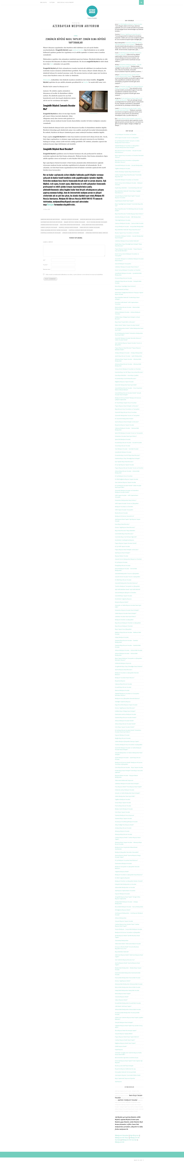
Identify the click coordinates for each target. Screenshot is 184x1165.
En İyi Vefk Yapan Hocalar (122, 546)
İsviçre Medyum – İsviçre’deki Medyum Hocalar (128, 929)
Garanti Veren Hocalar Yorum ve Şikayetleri (127, 577)
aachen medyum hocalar (127, 1100)
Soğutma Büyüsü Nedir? (122, 871)
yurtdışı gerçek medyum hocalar (81, 230)
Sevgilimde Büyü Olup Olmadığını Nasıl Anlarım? (129, 666)
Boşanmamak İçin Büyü (122, 289)
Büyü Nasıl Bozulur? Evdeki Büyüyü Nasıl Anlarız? (129, 214)
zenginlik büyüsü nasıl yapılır (97, 232)
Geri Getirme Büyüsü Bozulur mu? (125, 960)
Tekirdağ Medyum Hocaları (123, 220)
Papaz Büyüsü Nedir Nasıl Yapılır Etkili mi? (127, 1037)
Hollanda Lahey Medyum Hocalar (124, 790)
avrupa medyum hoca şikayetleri (91, 219)
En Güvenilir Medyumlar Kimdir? (124, 418)
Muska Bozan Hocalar (121, 513)
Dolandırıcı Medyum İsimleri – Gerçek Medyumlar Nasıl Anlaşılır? (129, 43)
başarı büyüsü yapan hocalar (74, 222)
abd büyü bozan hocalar (132, 1109)
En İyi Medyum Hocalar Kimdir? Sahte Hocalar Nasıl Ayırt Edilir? (128, 109)
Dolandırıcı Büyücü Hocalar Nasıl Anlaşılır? (127, 610)
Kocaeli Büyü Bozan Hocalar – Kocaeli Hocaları (128, 442)
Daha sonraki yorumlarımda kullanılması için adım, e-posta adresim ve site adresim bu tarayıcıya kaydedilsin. (74, 274)
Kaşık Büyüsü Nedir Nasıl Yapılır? (124, 201)
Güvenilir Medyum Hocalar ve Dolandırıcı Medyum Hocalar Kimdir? (127, 491)
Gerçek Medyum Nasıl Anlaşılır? (124, 1022)
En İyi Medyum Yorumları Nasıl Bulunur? (126, 860)
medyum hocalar (78, 50)
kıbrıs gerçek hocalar (49, 227)
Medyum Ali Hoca (122, 1137)
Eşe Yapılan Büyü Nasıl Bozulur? (124, 461)
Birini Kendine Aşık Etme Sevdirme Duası (126, 1057)
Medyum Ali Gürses (129, 1140)
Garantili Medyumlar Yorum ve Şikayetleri (127, 573)
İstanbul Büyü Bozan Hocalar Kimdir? (125, 717)
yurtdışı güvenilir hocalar (51, 232)
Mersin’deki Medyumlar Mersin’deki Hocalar (127, 987)
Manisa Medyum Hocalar (122, 690)
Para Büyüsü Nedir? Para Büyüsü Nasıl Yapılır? (128, 787)
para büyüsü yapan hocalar (90, 227)
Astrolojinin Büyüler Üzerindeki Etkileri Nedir (127, 1075)
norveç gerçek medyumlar (68, 227)
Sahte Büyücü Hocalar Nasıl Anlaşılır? (125, 613)
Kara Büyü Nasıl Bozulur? (122, 524)
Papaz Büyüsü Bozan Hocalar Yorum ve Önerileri (129, 468)
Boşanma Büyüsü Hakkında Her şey (125, 1069)
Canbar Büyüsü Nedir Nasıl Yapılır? (125, 1040)
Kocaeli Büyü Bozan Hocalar (123, 687)
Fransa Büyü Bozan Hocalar (123, 806)
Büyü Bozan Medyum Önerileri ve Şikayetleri (128, 623)
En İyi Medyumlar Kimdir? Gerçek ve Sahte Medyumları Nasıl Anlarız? (127, 141)
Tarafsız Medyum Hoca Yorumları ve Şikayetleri (128, 744)
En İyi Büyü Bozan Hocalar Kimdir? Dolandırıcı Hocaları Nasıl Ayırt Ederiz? (128, 731)
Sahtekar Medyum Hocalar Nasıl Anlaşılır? (127, 783)
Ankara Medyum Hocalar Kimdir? (124, 721)
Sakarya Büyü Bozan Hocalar (123, 684)
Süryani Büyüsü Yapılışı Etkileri (124, 1034)
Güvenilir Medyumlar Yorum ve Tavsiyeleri (127, 415)
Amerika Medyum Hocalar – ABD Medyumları (128, 217)
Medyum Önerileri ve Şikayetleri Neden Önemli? (129, 881)
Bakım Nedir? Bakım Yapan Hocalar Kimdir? (127, 325)
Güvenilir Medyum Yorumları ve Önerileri (127, 180)
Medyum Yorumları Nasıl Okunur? (124, 678)
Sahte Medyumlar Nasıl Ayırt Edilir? (125, 796)
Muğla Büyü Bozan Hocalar (123, 738)
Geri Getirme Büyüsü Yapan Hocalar (125, 482)
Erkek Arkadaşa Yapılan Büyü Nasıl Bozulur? (127, 172)
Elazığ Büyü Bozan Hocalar (122, 565)
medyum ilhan (135, 1091)
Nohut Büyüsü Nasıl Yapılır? (123, 993)
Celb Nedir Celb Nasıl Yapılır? (123, 1006)
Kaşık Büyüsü (119, 1049)
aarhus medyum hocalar (137, 1106)
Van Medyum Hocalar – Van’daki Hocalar (126, 449)
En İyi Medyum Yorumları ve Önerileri (125, 134)
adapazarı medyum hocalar (128, 1098)
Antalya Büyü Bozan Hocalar (123, 828)
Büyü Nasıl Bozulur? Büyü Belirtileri (125, 530)
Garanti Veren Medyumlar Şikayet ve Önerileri (128, 559)
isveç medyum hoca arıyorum (92, 224)
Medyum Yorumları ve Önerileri (124, 506)
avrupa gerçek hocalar (70, 219)
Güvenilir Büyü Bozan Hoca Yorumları (126, 412)
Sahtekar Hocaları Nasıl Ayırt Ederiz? (125, 616)
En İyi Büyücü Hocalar (121, 562)
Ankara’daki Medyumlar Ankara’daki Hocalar (128, 1009)
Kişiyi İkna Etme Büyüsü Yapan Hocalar (126, 705)
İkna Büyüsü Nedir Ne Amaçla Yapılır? (126, 1030)
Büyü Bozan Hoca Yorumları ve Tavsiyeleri (127, 409)
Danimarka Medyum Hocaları (123, 863)
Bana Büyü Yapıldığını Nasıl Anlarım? (125, 286)
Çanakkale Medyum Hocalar (123, 452)
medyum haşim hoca (124, 1106)
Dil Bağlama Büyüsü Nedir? (123, 910)
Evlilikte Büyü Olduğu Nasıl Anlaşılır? (125, 711)
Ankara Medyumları (120, 918)
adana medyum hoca (120, 1109)
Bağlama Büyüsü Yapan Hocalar (124, 382)
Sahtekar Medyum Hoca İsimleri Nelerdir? (127, 241)
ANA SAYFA (43, 2)
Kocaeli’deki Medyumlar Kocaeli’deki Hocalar (128, 1003)
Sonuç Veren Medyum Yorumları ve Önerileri (128, 369)
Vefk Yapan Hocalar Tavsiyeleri (124, 510)
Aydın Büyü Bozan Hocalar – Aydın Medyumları (128, 356)
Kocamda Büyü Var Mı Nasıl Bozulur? (125, 378)
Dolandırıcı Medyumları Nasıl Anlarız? (125, 500)
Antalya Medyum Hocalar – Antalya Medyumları (128, 353)
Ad (44, 260)
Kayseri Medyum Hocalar (122, 735)
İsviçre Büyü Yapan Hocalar (123, 802)
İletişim (50, 204)
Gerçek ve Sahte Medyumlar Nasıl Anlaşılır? (127, 793)
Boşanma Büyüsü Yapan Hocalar (124, 425)
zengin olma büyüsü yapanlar (73, 232)
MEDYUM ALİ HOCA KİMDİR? (65, 2)
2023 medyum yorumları (135, 1093)
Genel (76, 35)
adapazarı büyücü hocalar (121, 1093)
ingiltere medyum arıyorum (70, 224)
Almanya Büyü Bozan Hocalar (123, 834)
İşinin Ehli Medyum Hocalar (123, 439)
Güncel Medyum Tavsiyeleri (123, 264)
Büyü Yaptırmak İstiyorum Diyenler (125, 1078)
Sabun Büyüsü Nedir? (121, 1000)
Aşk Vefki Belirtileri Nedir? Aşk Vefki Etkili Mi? (127, 589)
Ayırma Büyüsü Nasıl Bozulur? (123, 669)
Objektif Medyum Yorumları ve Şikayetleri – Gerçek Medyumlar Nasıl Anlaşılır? (127, 146)
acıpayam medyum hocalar (131, 1111)
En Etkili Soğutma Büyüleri (122, 878)
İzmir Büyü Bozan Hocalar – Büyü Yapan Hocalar (129, 767)
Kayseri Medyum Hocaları (122, 894)
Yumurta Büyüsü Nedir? (122, 997)
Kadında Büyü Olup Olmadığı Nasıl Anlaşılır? (127, 458)
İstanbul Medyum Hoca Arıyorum (124, 815)
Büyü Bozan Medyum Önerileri (124, 626)
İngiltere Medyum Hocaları (122, 168)
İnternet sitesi (46, 269)
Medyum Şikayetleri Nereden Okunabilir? (127, 852)
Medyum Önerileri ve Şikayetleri (124, 620)
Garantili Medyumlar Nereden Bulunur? (126, 583)
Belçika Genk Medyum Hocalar (124, 809)
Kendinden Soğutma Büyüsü (123, 599)
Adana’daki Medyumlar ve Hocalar (125, 887)
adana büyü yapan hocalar (121, 1095)
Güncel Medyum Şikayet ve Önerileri (125, 592)
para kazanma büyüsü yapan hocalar (54, 230)
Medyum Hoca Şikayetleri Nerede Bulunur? (127, 698)
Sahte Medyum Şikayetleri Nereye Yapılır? (127, 741)
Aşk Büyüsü (118, 1081)
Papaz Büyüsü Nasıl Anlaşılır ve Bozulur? (129, 118)
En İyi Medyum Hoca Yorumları (124, 476)
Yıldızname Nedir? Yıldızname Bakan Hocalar (128, 944)
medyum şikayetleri (93, 113)
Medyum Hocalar (121, 1135)
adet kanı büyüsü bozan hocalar (123, 1091)
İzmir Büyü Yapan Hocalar (122, 812)
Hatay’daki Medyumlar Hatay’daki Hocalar (127, 990)
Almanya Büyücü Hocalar (122, 831)
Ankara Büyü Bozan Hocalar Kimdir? (125, 724)
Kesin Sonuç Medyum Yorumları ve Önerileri (127, 270)
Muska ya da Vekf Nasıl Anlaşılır (124, 1066)
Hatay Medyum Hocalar (122, 637)
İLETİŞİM (52, 2)
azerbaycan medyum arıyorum (51, 222)
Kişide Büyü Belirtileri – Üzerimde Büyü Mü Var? (128, 188)
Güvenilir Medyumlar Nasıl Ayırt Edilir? (126, 385)
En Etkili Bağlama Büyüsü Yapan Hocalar (130, 24)
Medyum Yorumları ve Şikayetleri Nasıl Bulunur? (129, 875)
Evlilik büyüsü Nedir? (121, 1046)
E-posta (45, 265)
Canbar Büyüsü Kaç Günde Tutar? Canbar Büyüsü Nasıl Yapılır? (127, 75)
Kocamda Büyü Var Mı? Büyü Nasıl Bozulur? (127, 455)
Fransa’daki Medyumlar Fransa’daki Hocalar (127, 978)
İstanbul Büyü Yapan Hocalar (123, 818)
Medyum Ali (119, 1142)
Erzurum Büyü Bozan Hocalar (123, 278)
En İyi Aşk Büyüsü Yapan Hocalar (124, 465)
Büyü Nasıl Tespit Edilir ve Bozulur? (125, 322)
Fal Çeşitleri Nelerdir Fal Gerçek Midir (125, 1072)
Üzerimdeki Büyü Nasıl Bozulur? (124, 534)
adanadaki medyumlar (131, 1102)
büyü (51, 64)
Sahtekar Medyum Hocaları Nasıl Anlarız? (127, 267)
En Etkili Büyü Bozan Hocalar (123, 580)
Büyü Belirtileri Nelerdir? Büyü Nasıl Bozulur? (128, 229)
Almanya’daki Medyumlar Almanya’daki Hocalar (129, 984)
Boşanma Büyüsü (120, 681)
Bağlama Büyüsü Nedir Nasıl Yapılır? (125, 1043)
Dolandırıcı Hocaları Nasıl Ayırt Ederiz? (126, 436)
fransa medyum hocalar (49, 224)
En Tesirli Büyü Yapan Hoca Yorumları (126, 403)
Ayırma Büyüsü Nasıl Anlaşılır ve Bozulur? (127, 422)
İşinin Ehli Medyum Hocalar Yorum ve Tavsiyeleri (129, 433)
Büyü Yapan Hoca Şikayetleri (123, 629)
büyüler (85, 82)
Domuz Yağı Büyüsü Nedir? (123, 981)
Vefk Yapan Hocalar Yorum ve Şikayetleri (127, 137)
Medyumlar (47, 80)
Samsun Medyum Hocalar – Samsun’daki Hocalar (129, 223)
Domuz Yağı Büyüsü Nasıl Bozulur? (131, 34)
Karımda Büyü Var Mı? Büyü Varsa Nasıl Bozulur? (129, 372)
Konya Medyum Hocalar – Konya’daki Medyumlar (129, 226)
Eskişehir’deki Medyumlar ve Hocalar (125, 884)
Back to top (138, 1160)
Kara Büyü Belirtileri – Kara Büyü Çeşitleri (127, 375)
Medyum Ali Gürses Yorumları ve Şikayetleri (127, 932)
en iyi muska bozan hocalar (97, 222)
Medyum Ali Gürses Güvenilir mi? (124, 516)
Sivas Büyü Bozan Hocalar (122, 446)
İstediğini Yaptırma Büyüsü (122, 701)
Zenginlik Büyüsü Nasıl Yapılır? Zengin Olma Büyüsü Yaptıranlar (76, 40)
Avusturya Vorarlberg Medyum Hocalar (126, 821)
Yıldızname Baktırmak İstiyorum (124, 780)
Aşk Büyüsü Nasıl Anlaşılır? (122, 553)
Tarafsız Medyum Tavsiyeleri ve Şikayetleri (127, 586)
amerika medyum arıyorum (50, 219)
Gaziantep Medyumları (121, 940)
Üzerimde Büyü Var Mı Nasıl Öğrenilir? (126, 537)
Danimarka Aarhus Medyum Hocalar (125, 714)
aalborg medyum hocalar (127, 1104)
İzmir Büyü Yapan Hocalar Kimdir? (124, 727)
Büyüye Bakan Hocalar (121, 556)
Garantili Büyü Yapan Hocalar (123, 596)
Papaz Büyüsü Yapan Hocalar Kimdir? (126, 543)
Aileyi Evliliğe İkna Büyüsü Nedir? (124, 825)
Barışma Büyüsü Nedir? (121, 602)
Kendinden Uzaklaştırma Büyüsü (124, 540)
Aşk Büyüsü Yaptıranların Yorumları (125, 890)
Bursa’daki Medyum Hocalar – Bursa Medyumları (129, 907)
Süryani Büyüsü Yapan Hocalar (124, 921)
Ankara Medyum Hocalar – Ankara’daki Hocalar (128, 650)
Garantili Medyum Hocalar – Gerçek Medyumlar (129, 165)
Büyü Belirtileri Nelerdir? (122, 952)
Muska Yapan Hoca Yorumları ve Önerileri (127, 233)
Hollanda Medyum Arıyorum (123, 663)
